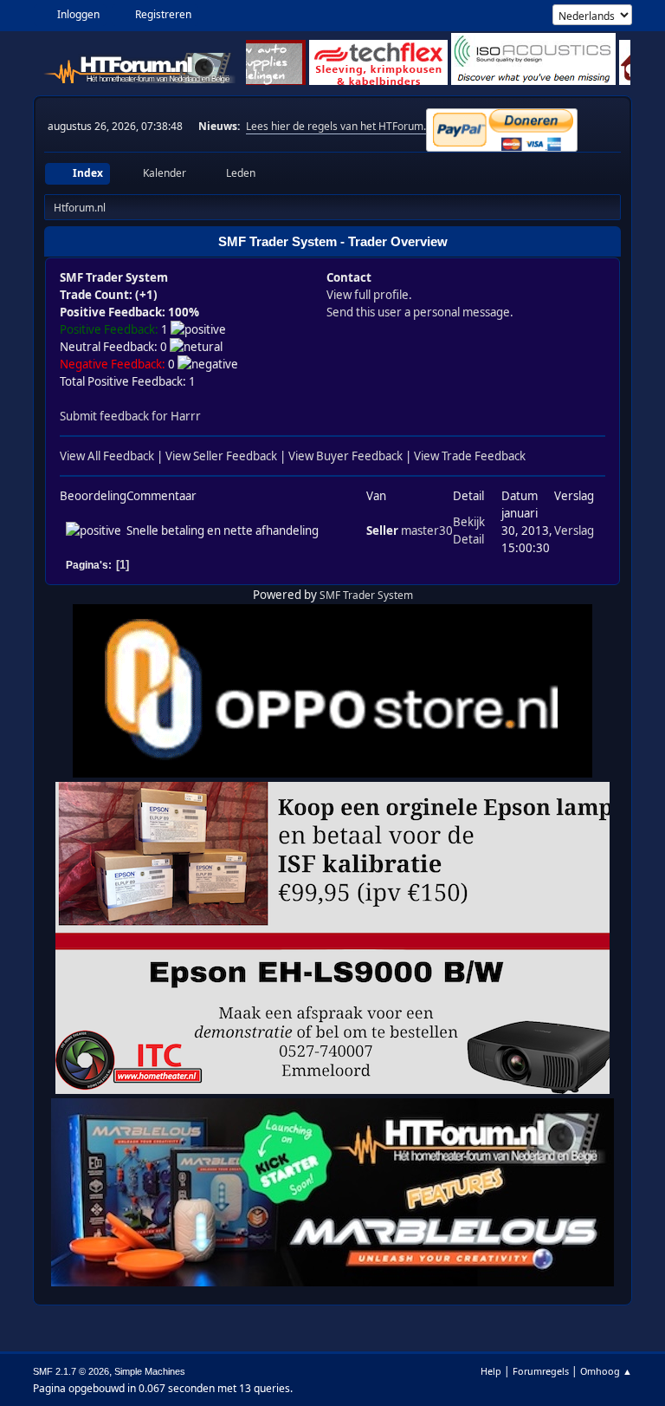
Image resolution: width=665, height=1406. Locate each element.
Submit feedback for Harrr (130, 416)
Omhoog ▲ (606, 1370)
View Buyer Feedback (345, 456)
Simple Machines (149, 1371)
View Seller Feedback (221, 456)
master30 (427, 530)
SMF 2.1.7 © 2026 (71, 1371)
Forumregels (541, 1370)
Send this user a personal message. (419, 312)
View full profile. (369, 295)
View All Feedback (107, 456)
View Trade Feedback (470, 456)
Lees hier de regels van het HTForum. (336, 126)
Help (491, 1370)
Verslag (574, 530)
